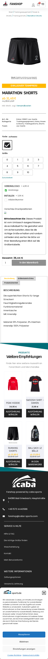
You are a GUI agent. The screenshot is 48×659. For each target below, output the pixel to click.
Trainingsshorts (19, 16)
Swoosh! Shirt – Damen (35, 401)
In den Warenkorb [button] (35, 463)
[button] (44, 593)
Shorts (41, 124)
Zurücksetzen (7, 177)
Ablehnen (24, 642)
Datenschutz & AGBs (31, 655)
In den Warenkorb (28, 262)
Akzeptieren (24, 635)
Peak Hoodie (13, 403)
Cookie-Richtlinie (14, 655)
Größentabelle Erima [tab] (26, 278)
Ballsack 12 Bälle (35, 449)
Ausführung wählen (13, 413)
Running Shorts (13, 449)
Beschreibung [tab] (9, 278)
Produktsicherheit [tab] (11, 283)
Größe (5, 153)
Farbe (4, 137)
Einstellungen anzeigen (24, 649)
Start (11, 12)
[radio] (7, 145)
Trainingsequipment (22, 12)
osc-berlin (20, 126)
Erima (37, 121)
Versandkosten (23, 105)
